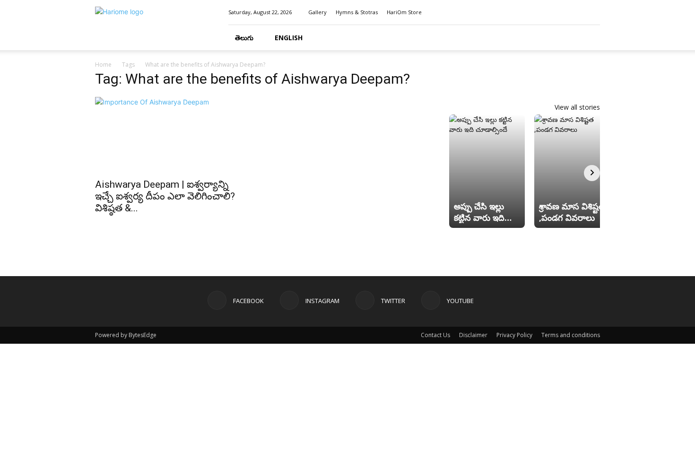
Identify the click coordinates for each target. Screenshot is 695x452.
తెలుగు (244, 37)
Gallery (317, 12)
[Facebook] (546, 12)
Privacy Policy (514, 335)
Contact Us (435, 335)
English (289, 37)
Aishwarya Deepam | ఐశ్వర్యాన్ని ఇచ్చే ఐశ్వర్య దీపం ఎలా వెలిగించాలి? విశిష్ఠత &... (165, 196)
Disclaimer (473, 335)
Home (103, 65)
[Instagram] (562, 12)
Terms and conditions (570, 335)
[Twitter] (577, 12)
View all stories (577, 107)
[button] (588, 38)
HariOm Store (404, 12)
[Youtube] (593, 12)
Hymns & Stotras (357, 12)
